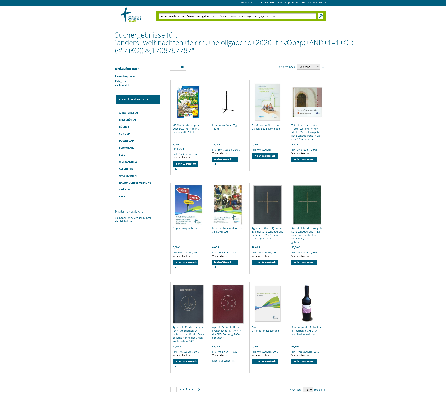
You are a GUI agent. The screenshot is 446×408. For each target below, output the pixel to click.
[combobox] (237, 16)
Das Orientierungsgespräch (265, 328)
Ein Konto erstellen (271, 2)
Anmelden (247, 2)
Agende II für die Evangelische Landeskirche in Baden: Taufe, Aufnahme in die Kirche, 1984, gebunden (306, 235)
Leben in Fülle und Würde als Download (227, 229)
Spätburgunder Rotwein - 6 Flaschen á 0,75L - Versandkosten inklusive (306, 330)
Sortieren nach (286, 67)
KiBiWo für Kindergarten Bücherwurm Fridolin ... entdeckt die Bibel (187, 128)
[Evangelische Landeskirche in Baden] (131, 15)
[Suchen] (320, 16)
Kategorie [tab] (120, 81)
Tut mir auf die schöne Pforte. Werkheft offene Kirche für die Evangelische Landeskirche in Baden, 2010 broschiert (306, 132)
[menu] (138, 154)
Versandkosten (181, 157)
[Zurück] (173, 389)
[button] (176, 169)
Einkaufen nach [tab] (127, 68)
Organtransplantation (185, 228)
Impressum (291, 2)
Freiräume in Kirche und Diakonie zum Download (266, 126)
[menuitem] (138, 112)
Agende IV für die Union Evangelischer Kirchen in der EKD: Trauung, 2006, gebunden (226, 332)
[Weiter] (199, 389)
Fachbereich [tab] (122, 85)
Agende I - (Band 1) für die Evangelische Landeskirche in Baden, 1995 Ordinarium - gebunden (267, 233)
